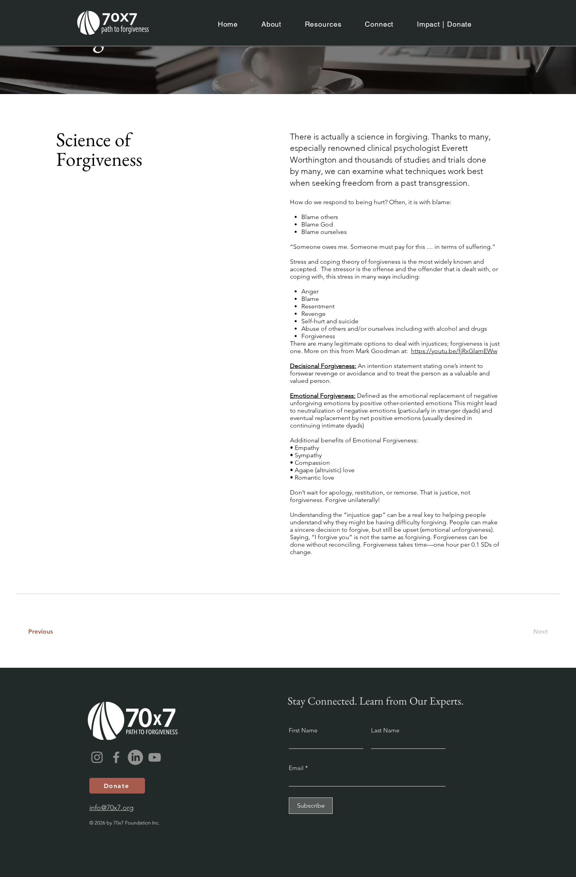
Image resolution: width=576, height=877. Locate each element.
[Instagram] (97, 757)
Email (297, 768)
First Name (303, 730)
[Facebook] (116, 757)
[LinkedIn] (135, 757)
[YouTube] (154, 757)
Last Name (385, 730)
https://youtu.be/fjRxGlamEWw (454, 351)
